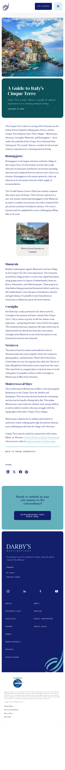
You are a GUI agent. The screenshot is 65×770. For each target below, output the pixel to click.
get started (43, 6)
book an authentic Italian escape (40, 441)
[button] (58, 6)
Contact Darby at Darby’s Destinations (41, 437)
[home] (6, 6)
